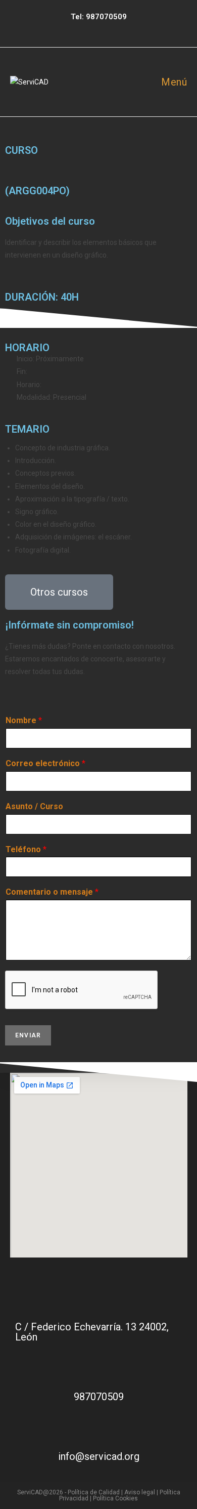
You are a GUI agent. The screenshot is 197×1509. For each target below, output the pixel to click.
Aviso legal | (142, 1492)
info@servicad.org (98, 1456)
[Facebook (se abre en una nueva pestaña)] (79, 29)
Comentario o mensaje (52, 892)
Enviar (28, 1035)
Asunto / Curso (34, 806)
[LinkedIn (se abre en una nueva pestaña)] (107, 29)
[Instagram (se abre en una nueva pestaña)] (93, 29)
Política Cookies (115, 1498)
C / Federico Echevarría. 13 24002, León (92, 1332)
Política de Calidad (94, 1492)
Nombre (24, 720)
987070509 (106, 16)
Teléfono (26, 849)
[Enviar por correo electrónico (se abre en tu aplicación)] (119, 29)
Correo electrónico (45, 763)
